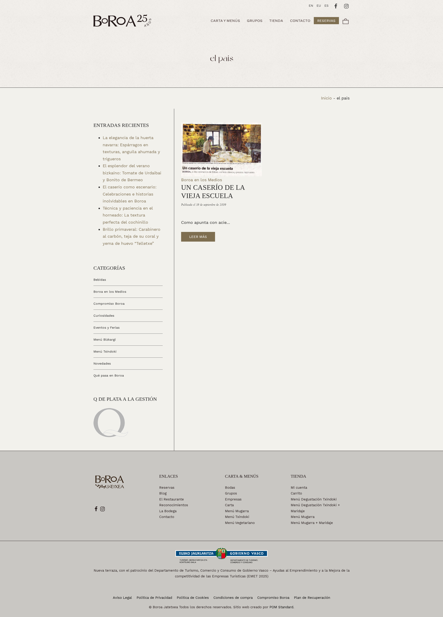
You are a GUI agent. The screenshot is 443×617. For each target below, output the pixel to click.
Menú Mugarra (237, 511)
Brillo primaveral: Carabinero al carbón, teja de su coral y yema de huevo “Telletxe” (131, 236)
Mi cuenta (299, 487)
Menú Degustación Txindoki (314, 499)
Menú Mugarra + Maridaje (312, 523)
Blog (163, 493)
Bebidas (99, 279)
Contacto (166, 517)
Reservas (166, 487)
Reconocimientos (173, 505)
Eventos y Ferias (106, 327)
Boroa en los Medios (201, 179)
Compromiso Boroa (109, 303)
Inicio (326, 98)
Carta (229, 505)
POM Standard (281, 607)
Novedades (102, 363)
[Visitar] (336, 5)
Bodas (230, 487)
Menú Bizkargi (104, 339)
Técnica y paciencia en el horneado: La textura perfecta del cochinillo (128, 214)
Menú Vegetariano (240, 523)
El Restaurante (171, 499)
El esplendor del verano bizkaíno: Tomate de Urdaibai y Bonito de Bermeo (132, 172)
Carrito (296, 493)
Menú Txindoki (105, 351)
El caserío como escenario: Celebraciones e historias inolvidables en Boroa (129, 193)
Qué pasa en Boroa (108, 375)
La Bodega (168, 511)
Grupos (231, 493)
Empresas (233, 499)
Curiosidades (103, 315)
